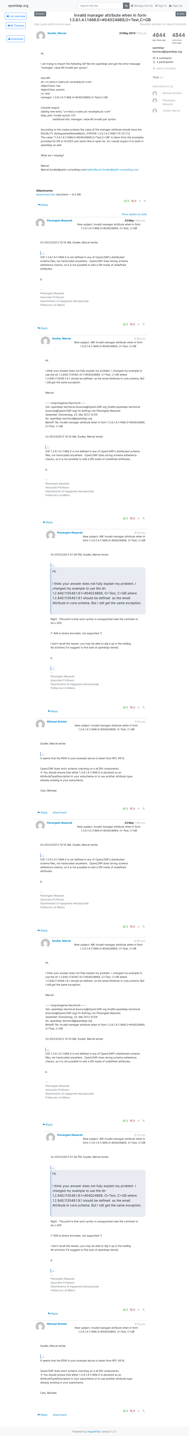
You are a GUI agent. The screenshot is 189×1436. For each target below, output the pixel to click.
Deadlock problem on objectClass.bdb (163, 24)
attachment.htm (45, 194)
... (42, 253)
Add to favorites (166, 68)
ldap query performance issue (52, 24)
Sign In (161, 5)
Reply (44, 204)
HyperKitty (94, 1431)
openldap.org (18, 6)
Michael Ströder (57, 721)
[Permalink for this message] (145, 201)
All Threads (17, 25)
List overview (17, 16)
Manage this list (143, 5)
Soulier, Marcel (56, 33)
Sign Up (177, 5)
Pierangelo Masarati (59, 220)
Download (17, 38)
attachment (60, 812)
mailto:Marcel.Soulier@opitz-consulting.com (112, 169)
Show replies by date (134, 214)
